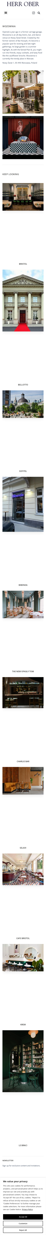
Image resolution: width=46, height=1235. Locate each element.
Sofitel (23, 471)
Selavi (23, 847)
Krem (23, 1024)
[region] (23, 1206)
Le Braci (23, 1145)
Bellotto (23, 384)
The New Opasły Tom (23, 671)
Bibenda (23, 585)
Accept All (23, 1217)
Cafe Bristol (23, 938)
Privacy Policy (27, 1209)
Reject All (23, 1230)
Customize (23, 1223)
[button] (6, 13)
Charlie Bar (23, 761)
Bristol (23, 264)
